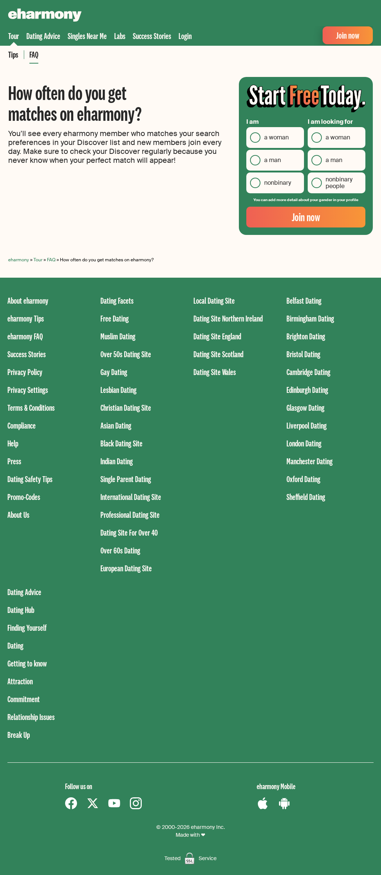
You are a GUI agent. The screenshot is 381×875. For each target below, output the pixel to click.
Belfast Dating (303, 300)
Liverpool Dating (306, 425)
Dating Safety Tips (29, 479)
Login (185, 36)
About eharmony (27, 300)
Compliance (21, 425)
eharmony (18, 260)
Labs (119, 36)
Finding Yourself (27, 627)
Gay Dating (113, 372)
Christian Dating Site (125, 407)
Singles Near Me (87, 36)
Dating (15, 645)
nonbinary (277, 183)
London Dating (303, 443)
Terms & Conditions (31, 407)
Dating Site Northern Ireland (228, 318)
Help (12, 443)
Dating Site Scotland (218, 354)
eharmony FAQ (25, 336)
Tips (13, 54)
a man (272, 160)
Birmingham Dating (310, 318)
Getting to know (27, 663)
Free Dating (114, 318)
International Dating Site (130, 497)
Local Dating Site (214, 300)
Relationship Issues (31, 717)
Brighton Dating (305, 336)
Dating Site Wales (214, 372)
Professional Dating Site (130, 514)
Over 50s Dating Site (125, 354)
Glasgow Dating (305, 407)
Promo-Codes (23, 497)
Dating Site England (217, 336)
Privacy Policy (24, 372)
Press (14, 461)
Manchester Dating (309, 461)
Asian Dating (115, 425)
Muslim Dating (117, 336)
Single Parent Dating (125, 479)
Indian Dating (116, 461)
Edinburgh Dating (307, 389)
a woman (276, 137)
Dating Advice (43, 36)
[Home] (44, 16)
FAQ (33, 54)
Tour (13, 36)
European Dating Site (126, 568)
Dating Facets (117, 300)
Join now (347, 35)
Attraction (20, 681)
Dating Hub (20, 610)
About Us (18, 514)
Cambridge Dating (308, 372)
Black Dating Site (121, 443)
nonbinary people (339, 182)
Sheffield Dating (305, 497)
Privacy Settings (27, 389)
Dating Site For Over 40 (129, 532)
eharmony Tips (25, 318)
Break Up (18, 734)
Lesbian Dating (118, 389)
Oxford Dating (303, 479)
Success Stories (152, 36)
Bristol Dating (303, 354)
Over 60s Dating (120, 550)
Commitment (23, 699)
